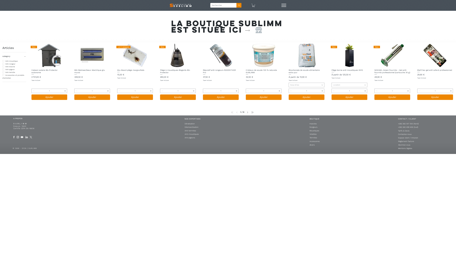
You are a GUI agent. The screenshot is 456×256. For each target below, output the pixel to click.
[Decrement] (33, 91)
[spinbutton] (49, 91)
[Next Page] (247, 112)
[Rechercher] (238, 5)
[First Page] (232, 112)
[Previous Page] (236, 112)
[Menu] (283, 5)
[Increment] (65, 91)
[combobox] (306, 85)
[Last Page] (252, 112)
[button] (254, 5)
